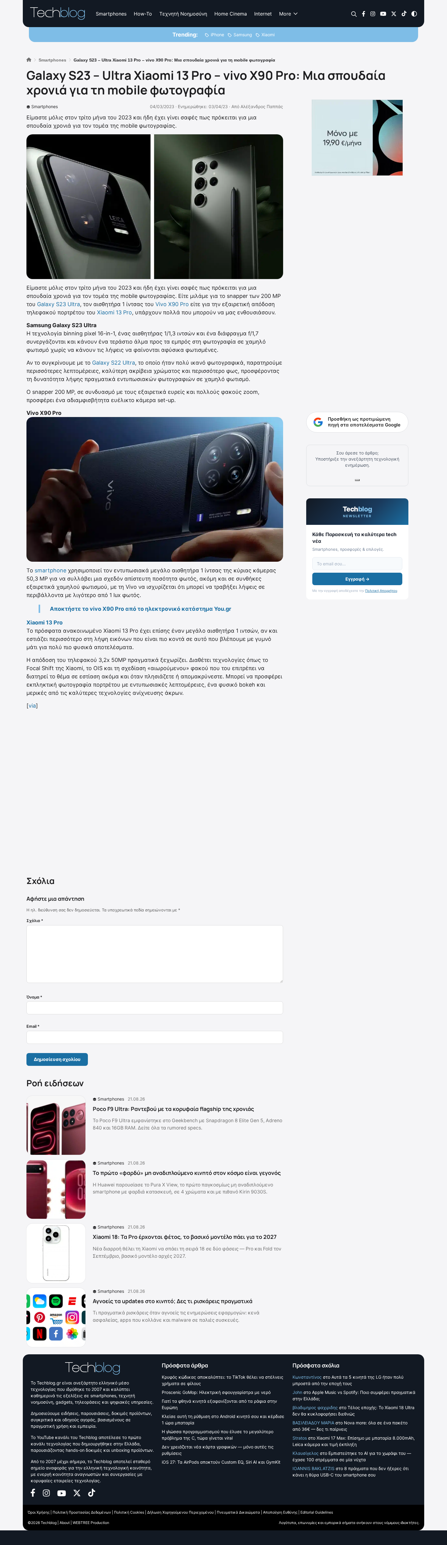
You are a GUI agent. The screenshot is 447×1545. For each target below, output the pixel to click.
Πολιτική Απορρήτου (381, 591)
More (285, 14)
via (32, 705)
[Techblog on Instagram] (372, 13)
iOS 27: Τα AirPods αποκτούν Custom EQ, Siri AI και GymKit (221, 1462)
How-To (143, 14)
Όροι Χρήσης (39, 1512)
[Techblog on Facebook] (363, 13)
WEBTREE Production (91, 1522)
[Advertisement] (154, 791)
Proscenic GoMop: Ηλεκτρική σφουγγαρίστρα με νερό (216, 1392)
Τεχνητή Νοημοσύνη (183, 14)
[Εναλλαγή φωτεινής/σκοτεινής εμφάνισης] (414, 13)
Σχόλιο (34, 920)
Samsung (243, 34)
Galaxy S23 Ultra (58, 304)
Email (33, 1026)
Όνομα (34, 997)
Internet (263, 14)
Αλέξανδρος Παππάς (262, 106)
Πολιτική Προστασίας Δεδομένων (82, 1512)
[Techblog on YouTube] (383, 13)
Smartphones (111, 14)
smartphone (50, 570)
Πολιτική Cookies (129, 1512)
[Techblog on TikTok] (404, 13)
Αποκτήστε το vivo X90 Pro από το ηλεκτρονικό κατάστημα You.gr (140, 609)
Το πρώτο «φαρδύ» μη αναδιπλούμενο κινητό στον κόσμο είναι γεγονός (187, 1172)
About (65, 1522)
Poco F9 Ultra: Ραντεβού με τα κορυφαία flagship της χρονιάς (173, 1108)
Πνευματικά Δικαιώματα (238, 1512)
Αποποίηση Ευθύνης (280, 1512)
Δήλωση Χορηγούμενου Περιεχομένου (180, 1512)
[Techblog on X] (394, 13)
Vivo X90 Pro (172, 304)
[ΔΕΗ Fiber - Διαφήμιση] (357, 138)
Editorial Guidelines (316, 1512)
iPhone (217, 34)
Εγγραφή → (357, 579)
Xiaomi (268, 34)
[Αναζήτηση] (354, 14)
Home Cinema (230, 14)
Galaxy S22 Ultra (113, 362)
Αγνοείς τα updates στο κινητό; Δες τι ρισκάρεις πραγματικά (172, 1301)
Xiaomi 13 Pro (114, 312)
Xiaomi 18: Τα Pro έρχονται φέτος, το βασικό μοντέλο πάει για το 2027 (185, 1236)
